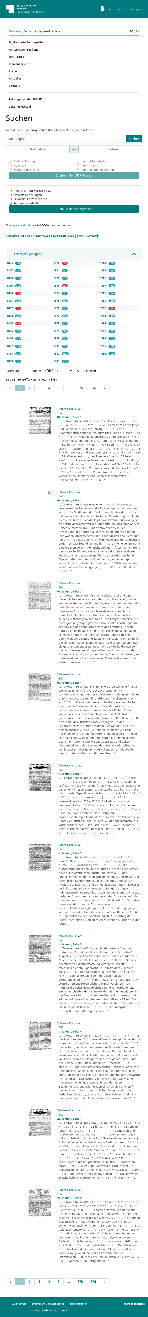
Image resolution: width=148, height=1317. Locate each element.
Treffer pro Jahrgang (27, 254)
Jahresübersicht (19, 64)
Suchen (134, 139)
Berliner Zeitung (24, 161)
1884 (103, 263)
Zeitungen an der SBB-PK (25, 99)
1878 (56, 323)
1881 (56, 346)
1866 (10, 338)
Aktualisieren (86, 371)
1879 (56, 331)
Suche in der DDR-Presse (74, 175)
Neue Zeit (20, 165)
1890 (103, 308)
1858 (10, 278)
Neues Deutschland (26, 170)
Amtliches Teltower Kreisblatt (33, 190)
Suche (27, 31)
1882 (56, 353)
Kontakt (14, 86)
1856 (10, 263)
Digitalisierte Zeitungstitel (26, 42)
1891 (103, 316)
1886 (103, 278)
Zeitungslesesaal (20, 106)
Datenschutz (19, 1303)
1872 (56, 278)
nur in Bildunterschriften (98, 170)
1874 (56, 293)
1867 (10, 346)
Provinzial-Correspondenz (30, 199)
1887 (103, 285)
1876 (56, 308)
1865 (10, 331)
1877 (56, 316)
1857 (10, 270)
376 (93, 388)
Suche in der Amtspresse (74, 209)
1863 (10, 316)
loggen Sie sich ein (21, 225)
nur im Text (89, 165)
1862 (10, 308)
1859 (10, 285)
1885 (103, 270)
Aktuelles (15, 78)
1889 (103, 300)
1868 (10, 353)
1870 (56, 263)
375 (80, 388)
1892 (103, 323)
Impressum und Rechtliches (48, 1303)
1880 (56, 338)
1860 (10, 293)
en (137, 31)
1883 (56, 361)
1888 (103, 293)
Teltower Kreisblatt (26, 203)
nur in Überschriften (95, 161)
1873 (56, 285)
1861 (10, 300)
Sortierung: (13, 371)
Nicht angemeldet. (134, 1303)
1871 (56, 270)
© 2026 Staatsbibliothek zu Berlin (49, 1310)
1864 (10, 323)
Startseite (14, 31)
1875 (56, 300)
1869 (10, 361)
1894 (103, 338)
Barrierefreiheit (78, 1303)
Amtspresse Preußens (23, 49)
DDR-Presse (16, 57)
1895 (103, 346)
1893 (103, 331)
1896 (103, 353)
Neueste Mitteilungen (28, 195)
